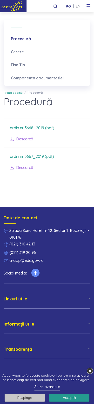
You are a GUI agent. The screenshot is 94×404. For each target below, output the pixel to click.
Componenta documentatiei (37, 78)
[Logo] (15, 6)
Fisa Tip (18, 64)
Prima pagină (13, 92)
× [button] (90, 371)
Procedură (21, 38)
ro (68, 6)
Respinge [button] (24, 398)
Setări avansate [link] (47, 387)
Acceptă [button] (69, 398)
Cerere (17, 51)
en (78, 6)
